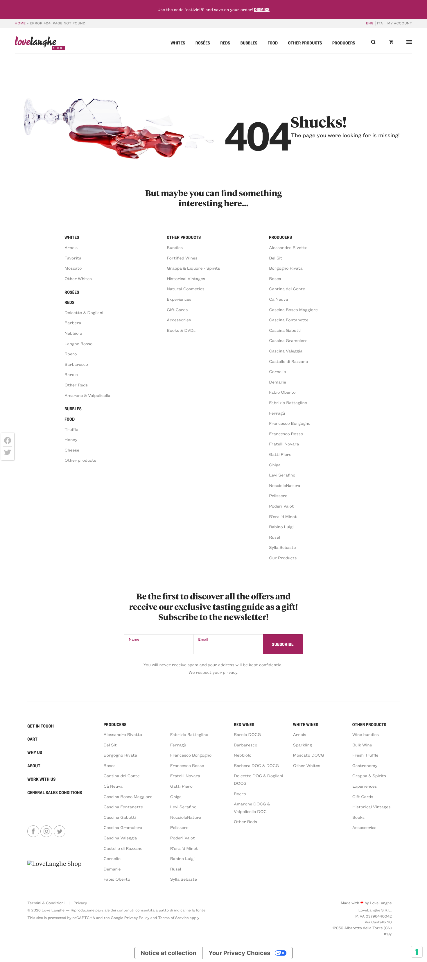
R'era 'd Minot (283, 516)
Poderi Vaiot (281, 506)
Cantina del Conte (287, 288)
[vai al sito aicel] (54, 871)
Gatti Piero (280, 454)
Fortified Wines (182, 258)
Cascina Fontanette (288, 320)
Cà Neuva (278, 299)
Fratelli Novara (284, 444)
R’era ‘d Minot (184, 848)
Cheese (71, 450)
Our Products (283, 557)
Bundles (175, 247)
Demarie (277, 382)
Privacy (80, 902)
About (33, 765)
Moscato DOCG (308, 755)
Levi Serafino (282, 475)
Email (203, 639)
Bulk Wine (362, 745)
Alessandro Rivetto (288, 247)
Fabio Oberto (282, 392)
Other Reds (76, 385)
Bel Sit (275, 258)
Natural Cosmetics (185, 288)
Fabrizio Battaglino (288, 402)
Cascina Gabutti (285, 330)
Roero (70, 354)
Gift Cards (177, 309)
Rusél (274, 537)
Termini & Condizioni (45, 902)
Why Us (34, 752)
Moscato (73, 268)
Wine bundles (365, 734)
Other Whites (78, 278)
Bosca (275, 278)
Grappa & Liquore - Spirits (193, 268)
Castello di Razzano (288, 361)
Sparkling (302, 745)
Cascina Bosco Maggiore (293, 309)
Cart (32, 739)
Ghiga (275, 464)
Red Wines (244, 724)
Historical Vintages (186, 278)
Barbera (72, 322)
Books (358, 817)
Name (134, 639)
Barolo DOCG (247, 734)
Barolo (71, 374)
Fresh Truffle (365, 755)
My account (399, 23)
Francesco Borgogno (290, 423)
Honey (70, 439)
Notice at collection (168, 952)
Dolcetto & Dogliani (83, 312)
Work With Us (41, 779)
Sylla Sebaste (282, 547)
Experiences (179, 299)
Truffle (71, 429)
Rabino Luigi (281, 526)
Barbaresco (76, 364)
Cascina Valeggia (285, 351)
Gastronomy (364, 765)
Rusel (175, 869)
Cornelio (277, 371)
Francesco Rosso (286, 433)
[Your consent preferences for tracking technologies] (416, 951)
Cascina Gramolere (288, 340)
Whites (178, 43)
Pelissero (278, 495)
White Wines (305, 724)
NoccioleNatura (284, 485)
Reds (225, 43)
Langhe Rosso (78, 343)
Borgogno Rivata (285, 268)
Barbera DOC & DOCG (256, 765)
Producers (343, 43)
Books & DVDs (181, 330)
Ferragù (277, 413)
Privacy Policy (136, 917)
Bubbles (249, 43)
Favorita (72, 258)
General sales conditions (54, 792)
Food (273, 43)
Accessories (179, 320)
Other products (305, 43)
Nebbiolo (73, 333)
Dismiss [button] (261, 9)
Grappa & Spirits (369, 775)
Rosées (202, 43)
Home (20, 23)
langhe (35, 43)
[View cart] (391, 43)
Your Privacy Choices (239, 952)
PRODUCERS (115, 724)
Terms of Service (173, 917)
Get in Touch (40, 726)
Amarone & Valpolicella (87, 395)
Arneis (71, 247)
